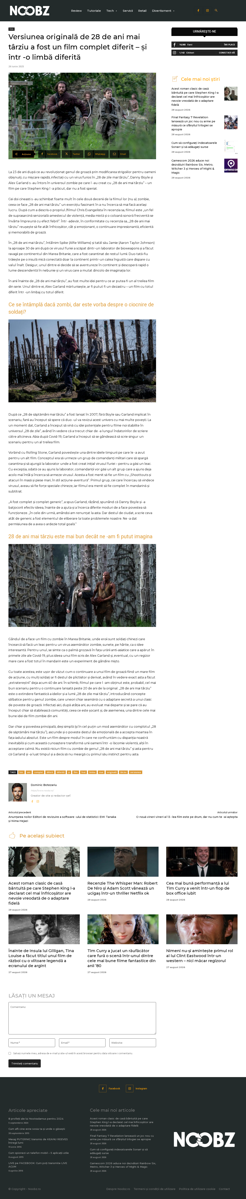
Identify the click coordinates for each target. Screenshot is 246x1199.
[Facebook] (198, 10)
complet (38, 772)
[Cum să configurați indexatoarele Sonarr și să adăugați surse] (231, 147)
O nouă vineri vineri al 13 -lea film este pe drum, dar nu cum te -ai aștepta (187, 817)
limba (92, 772)
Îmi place (229, 44)
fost (83, 772)
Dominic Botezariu (44, 785)
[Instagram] (207, 10)
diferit (50, 772)
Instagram (141, 1088)
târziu (123, 772)
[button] (216, 11)
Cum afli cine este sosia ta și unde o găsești (36, 1128)
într (21, 772)
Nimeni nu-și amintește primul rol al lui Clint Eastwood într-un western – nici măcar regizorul (199, 955)
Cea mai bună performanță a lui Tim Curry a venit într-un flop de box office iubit (197, 888)
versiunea (135, 772)
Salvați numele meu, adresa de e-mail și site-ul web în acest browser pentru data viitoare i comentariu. (73, 1053)
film (76, 772)
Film (11, 29)
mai (101, 772)
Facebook (114, 1088)
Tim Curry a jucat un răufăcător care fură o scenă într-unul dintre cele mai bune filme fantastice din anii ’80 (121, 958)
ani (28, 772)
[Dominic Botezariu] (17, 793)
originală (111, 772)
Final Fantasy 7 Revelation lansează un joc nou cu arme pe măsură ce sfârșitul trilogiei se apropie (122, 1137)
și (69, 772)
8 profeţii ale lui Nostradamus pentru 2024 (35, 1118)
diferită (60, 772)
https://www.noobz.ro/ (42, 790)
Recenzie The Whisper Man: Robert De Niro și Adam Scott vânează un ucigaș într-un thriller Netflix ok (122, 888)
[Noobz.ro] (29, 10)
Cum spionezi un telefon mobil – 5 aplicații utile (38, 1152)
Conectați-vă (227, 52)
